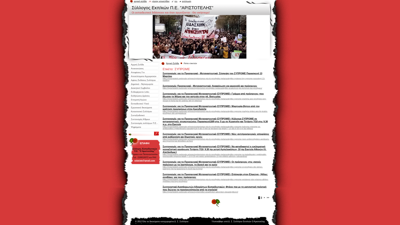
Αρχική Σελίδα (172, 63)
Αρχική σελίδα (140, 1)
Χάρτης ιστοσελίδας (161, 1)
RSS (176, 1)
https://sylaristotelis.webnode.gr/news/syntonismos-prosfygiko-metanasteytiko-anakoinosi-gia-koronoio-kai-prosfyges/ (212, 88)
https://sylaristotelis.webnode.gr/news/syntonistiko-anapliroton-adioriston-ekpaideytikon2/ (200, 192)
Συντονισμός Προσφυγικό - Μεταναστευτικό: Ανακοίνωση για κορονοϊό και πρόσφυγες (210, 86)
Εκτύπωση (186, 1)
